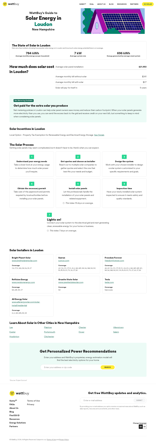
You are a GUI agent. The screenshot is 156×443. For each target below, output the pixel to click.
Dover (81, 332)
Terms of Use (33, 401)
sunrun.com (63, 260)
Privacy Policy (64, 439)
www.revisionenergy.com (23, 282)
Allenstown (118, 327)
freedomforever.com (114, 260)
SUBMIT (139, 400)
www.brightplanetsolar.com (24, 260)
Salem (116, 332)
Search (107, 367)
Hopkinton (14, 336)
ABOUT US (101, 4)
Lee (11, 327)
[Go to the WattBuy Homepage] (11, 4)
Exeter (12, 332)
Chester (82, 327)
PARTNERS (134, 4)
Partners (13, 426)
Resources (14, 419)
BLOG (111, 4)
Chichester (49, 336)
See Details (99, 135)
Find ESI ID (14, 415)
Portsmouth (49, 332)
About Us (13, 408)
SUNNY (82, 4)
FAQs (92, 4)
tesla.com (109, 282)
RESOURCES (122, 4)
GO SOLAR (148, 4)
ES (144, 427)
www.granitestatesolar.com (70, 282)
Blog (11, 412)
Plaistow (48, 327)
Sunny (13, 400)
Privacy (30, 404)
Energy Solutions (17, 422)
